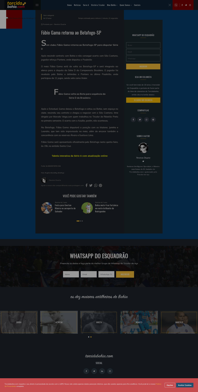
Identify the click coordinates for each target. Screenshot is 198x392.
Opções (170, 385)
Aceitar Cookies (184, 385)
